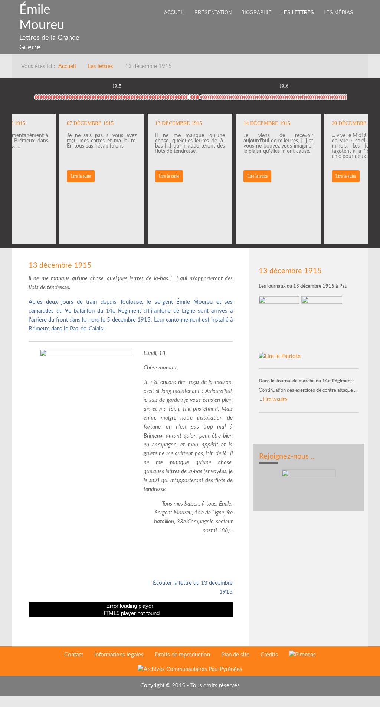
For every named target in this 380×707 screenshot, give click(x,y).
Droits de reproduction (182, 655)
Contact (73, 655)
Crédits (269, 655)
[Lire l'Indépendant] (280, 324)
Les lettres (100, 66)
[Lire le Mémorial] (322, 324)
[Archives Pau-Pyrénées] (190, 669)
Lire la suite (81, 176)
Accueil (67, 66)
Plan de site (235, 655)
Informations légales (119, 655)
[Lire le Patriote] (280, 356)
